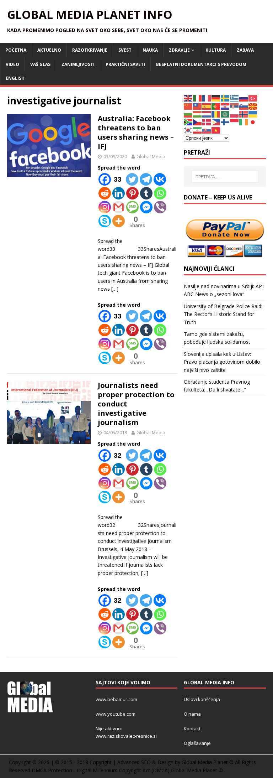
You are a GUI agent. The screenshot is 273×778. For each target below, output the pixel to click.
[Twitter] (132, 179)
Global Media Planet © (197, 770)
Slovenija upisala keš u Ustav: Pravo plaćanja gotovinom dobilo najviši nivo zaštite (222, 362)
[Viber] (160, 207)
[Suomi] (225, 121)
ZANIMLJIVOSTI (78, 64)
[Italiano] (197, 97)
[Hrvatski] (225, 105)
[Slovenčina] (207, 129)
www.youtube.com (115, 714)
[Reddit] (104, 193)
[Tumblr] (146, 193)
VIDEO (12, 64)
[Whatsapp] (160, 193)
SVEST (125, 50)
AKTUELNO (49, 50)
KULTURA (215, 50)
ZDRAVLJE (179, 50)
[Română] (216, 113)
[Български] (188, 113)
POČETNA (15, 50)
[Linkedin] (118, 193)
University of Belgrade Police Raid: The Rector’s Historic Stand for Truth (223, 314)
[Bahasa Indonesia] (234, 121)
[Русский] (243, 97)
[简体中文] (188, 105)
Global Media (150, 156)
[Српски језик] (234, 105)
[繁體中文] (197, 105)
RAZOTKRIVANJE (89, 50)
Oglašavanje (197, 743)
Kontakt (192, 728)
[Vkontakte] (160, 179)
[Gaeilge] (243, 121)
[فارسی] (197, 129)
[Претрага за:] (225, 177)
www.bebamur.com (116, 699)
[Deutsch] (216, 97)
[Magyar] (197, 113)
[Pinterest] (132, 193)
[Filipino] (216, 121)
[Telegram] (146, 179)
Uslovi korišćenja (202, 699)
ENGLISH (15, 78)
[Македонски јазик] (253, 105)
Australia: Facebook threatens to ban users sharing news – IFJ (136, 132)
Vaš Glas (40, 64)
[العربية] (225, 113)
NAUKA (150, 50)
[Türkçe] (253, 97)
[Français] (207, 97)
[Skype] (104, 221)
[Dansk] (207, 121)
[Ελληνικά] (234, 97)
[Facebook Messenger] (146, 207)
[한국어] (188, 129)
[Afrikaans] (188, 121)
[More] (118, 221)
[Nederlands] (207, 113)
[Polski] (234, 113)
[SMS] (132, 207)
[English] (188, 97)
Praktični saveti (125, 64)
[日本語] (253, 121)
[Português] (216, 105)
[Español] (207, 105)
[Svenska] (225, 97)
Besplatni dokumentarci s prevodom (201, 64)
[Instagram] (104, 207)
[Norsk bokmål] (243, 113)
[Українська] (253, 113)
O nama (192, 714)
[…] (114, 288)
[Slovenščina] (243, 105)
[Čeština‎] (197, 121)
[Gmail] (118, 207)
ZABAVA (245, 50)
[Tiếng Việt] (216, 129)
